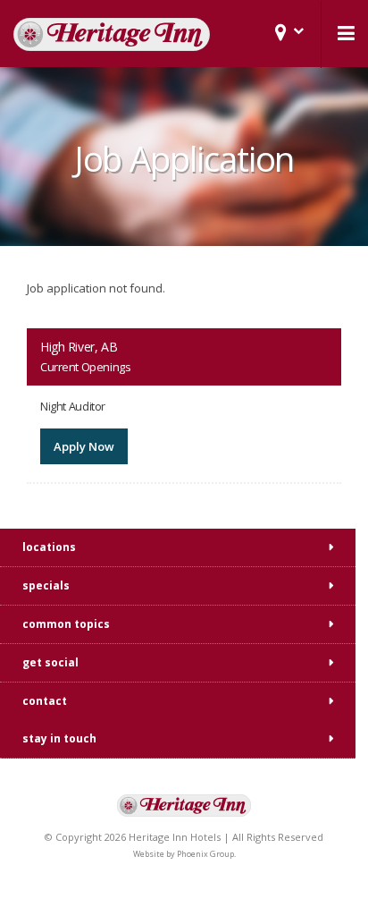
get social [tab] (50, 662)
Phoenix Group (205, 854)
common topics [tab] (66, 624)
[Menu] (345, 33)
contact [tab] (44, 700)
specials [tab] (46, 585)
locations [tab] (49, 547)
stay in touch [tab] (59, 738)
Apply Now (84, 446)
